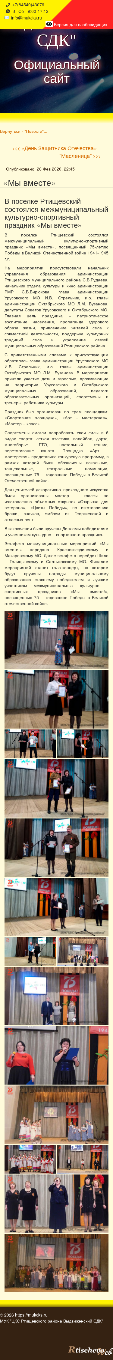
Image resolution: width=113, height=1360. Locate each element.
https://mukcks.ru (31, 1315)
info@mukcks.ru (26, 18)
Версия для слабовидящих (80, 24)
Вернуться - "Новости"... (23, 131)
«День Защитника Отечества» (59, 148)
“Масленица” (75, 155)
